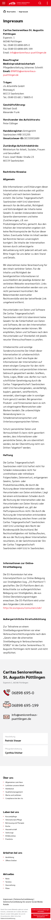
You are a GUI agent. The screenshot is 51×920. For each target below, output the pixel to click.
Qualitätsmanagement (14, 792)
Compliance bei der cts (14, 798)
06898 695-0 (23, 692)
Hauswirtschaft (11, 829)
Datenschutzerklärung (23, 899)
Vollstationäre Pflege (13, 819)
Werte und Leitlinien (13, 795)
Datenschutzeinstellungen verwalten (41, 910)
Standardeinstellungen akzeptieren (41, 916)
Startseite (11, 11)
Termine (8, 882)
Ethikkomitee (10, 836)
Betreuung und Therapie (14, 823)
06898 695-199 (25, 705)
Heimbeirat (9, 788)
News (7, 878)
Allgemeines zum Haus (14, 782)
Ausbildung (9, 857)
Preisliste (9, 839)
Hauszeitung (10, 885)
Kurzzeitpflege (11, 816)
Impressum (23, 11)
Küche (7, 826)
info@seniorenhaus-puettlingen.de (28, 52)
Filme (7, 888)
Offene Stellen (11, 860)
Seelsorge (9, 832)
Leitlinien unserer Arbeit (14, 785)
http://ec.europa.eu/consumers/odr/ (22, 607)
